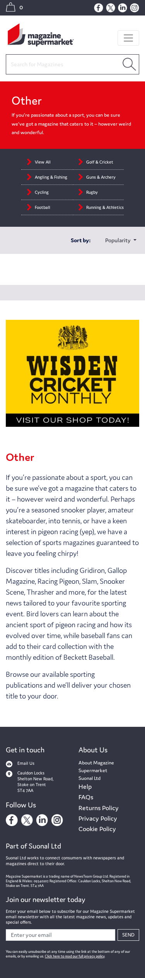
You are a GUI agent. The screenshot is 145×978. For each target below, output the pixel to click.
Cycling (42, 192)
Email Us (25, 763)
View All (43, 162)
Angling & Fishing (51, 177)
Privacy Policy (97, 818)
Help (85, 786)
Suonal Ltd (89, 778)
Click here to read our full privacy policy (74, 956)
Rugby (92, 192)
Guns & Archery (101, 177)
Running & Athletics (105, 207)
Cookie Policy (97, 828)
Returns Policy (98, 808)
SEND (128, 934)
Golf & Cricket (99, 162)
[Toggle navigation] (128, 38)
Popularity (118, 240)
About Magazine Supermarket (96, 766)
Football (42, 207)
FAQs (85, 797)
